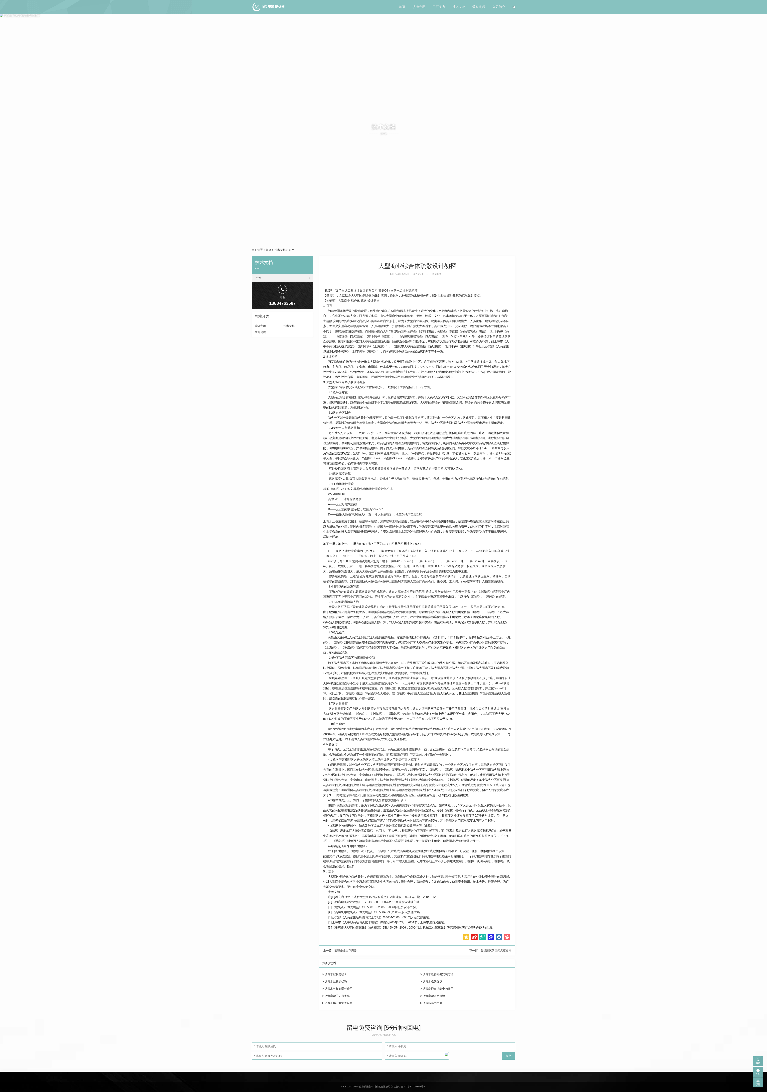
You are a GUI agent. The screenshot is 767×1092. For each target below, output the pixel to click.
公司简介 (498, 7)
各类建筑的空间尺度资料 (496, 950)
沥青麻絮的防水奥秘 (337, 995)
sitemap (345, 1086)
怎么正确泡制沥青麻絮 (338, 1003)
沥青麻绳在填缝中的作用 (437, 988)
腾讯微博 (482, 937)
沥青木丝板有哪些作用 (338, 988)
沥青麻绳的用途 (432, 1003)
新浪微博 (474, 937)
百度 (491, 937)
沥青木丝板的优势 (335, 981)
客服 (758, 1073)
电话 (758, 1063)
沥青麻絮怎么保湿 (433, 995)
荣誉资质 (478, 7)
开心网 (507, 937)
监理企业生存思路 (345, 950)
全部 (258, 277)
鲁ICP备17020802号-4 (413, 1086)
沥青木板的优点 (432, 981)
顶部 (758, 1084)
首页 (402, 7)
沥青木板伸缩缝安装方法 (437, 974)
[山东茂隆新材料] (268, 7)
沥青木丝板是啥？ (335, 974)
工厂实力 (438, 7)
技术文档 (458, 7)
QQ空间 (466, 937)
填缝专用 (418, 7)
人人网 (499, 937)
